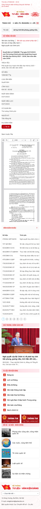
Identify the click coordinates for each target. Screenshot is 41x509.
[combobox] (20, 493)
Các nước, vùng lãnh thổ (22, 443)
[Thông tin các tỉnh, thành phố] (11, 419)
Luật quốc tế (17, 463)
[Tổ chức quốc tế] (6, 453)
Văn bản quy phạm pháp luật (27, 40)
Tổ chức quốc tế (18, 453)
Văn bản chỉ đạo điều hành (11, 43)
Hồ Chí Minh (5, 6)
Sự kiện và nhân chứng (21, 474)
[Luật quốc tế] (6, 463)
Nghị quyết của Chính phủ (11, 45)
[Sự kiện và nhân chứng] (6, 473)
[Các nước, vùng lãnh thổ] (6, 442)
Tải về (7, 127)
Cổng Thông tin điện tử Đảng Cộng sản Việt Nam (16, 4)
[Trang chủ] (6, 14)
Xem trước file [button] (7, 134)
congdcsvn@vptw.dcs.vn (15, 501)
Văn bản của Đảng (8, 40)
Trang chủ (6, 23)
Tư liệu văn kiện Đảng (10, 370)
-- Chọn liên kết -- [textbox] (9, 493)
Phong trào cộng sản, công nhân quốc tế (25, 433)
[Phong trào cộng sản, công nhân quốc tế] (6, 432)
